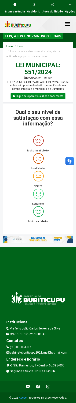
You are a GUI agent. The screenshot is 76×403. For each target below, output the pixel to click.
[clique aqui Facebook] (38, 386)
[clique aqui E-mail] (28, 386)
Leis (20, 46)
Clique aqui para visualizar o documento (39, 96)
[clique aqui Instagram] (48, 386)
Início (9, 46)
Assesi (23, 397)
